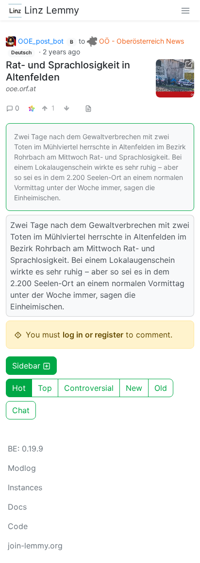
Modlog (22, 468)
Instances (25, 487)
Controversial (89, 388)
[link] (31, 107)
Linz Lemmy (51, 10)
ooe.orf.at (21, 88)
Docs (17, 507)
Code (18, 526)
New (134, 388)
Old (160, 388)
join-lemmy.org (35, 545)
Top (45, 388)
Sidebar (26, 365)
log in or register (93, 334)
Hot (19, 388)
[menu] (185, 10)
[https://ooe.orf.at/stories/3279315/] (175, 78)
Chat (21, 410)
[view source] (88, 107)
